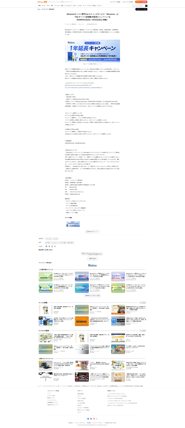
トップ (39, 386)
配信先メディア (50, 397)
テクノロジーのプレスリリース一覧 (51, 386)
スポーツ (75, 5)
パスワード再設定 (81, 398)
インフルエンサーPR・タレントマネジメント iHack (119, 400)
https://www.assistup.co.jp (76, 191)
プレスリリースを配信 (115, 1)
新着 (39, 5)
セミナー (79, 412)
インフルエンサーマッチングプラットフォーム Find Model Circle (122, 403)
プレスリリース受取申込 (83, 407)
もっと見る (142, 302)
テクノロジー (49, 238)
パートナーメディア (52, 400)
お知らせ (79, 405)
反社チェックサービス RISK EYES (115, 405)
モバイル (89, 5)
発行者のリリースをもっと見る (92, 295)
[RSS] (97, 419)
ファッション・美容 (58, 5)
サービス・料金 (50, 395)
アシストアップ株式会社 (70, 24)
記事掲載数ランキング (52, 402)
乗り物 (94, 5)
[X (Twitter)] (49, 246)
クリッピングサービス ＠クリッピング (116, 393)
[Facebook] (46, 246)
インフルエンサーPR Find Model (115, 398)
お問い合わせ (92, 258)
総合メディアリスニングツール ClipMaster (117, 396)
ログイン (79, 396)
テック (84, 5)
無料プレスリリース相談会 (83, 410)
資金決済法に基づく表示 (110, 422)
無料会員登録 (80, 393)
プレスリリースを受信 (128, 1)
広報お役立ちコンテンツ (53, 404)
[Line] (52, 246)
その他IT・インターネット (52, 242)
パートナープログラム (80, 422)
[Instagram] (94, 419)
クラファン (99, 5)
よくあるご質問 (81, 403)
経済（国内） (71, 242)
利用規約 (89, 422)
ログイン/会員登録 (142, 1)
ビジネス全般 (63, 242)
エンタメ (44, 5)
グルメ (48, 5)
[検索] (146, 6)
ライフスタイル (68, 5)
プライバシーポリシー (98, 422)
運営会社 (71, 422)
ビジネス (80, 5)
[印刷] (55, 246)
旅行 (52, 5)
